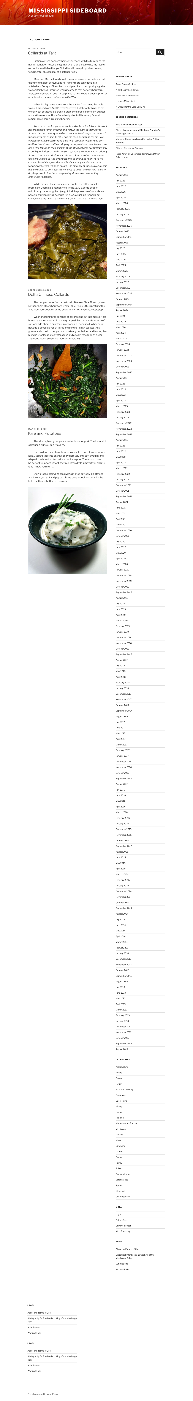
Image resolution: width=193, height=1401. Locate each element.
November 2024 (124, 293)
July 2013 (120, 987)
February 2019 (123, 626)
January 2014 (122, 953)
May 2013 (120, 998)
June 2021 (121, 507)
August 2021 (122, 502)
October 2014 (122, 902)
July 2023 (120, 383)
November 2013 (124, 964)
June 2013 (121, 992)
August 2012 (122, 1049)
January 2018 (122, 688)
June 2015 (121, 857)
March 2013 (122, 1009)
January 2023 (122, 417)
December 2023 (124, 355)
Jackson (120, 1117)
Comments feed (123, 1225)
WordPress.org (123, 1231)
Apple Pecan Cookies (126, 84)
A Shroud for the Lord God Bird (130, 106)
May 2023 (121, 395)
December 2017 (123, 694)
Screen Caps (122, 1179)
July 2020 (120, 541)
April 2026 (121, 197)
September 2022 (124, 434)
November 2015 (124, 835)
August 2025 (122, 242)
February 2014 (123, 947)
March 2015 (122, 874)
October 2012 (122, 1038)
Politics (119, 1168)
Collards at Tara (42, 53)
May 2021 (120, 513)
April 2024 (121, 333)
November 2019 (124, 581)
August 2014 (122, 913)
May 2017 (120, 733)
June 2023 (121, 389)
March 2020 (122, 564)
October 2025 (122, 231)
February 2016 (123, 818)
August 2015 (122, 851)
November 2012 (123, 1032)
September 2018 (124, 654)
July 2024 (120, 316)
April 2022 (121, 462)
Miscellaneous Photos (126, 1123)
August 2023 (122, 378)
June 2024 (121, 321)
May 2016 (120, 801)
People (119, 1157)
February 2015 (123, 880)
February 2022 (123, 474)
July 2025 (120, 248)
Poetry (119, 1162)
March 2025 (122, 271)
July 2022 (120, 445)
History (119, 1106)
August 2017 (122, 716)
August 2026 (122, 175)
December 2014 (123, 891)
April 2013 (121, 1004)
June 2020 (121, 547)
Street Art (120, 1191)
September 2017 (124, 710)
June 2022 (121, 451)
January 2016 (122, 823)
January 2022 (122, 479)
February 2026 (123, 208)
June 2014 (121, 925)
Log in (118, 1214)
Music (119, 1140)
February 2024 (123, 344)
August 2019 (122, 598)
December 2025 (124, 220)
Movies (119, 1134)
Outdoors (120, 1146)
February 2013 (123, 1015)
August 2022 (122, 440)
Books (119, 1078)
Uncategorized (123, 1196)
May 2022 (120, 457)
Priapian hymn (123, 1174)
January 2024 (122, 349)
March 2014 (122, 942)
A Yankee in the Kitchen (127, 90)
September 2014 (124, 908)
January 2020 (122, 569)
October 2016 (122, 773)
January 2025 (122, 282)
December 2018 (123, 637)
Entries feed (121, 1220)
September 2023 (124, 372)
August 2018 (122, 660)
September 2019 (124, 592)
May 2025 (121, 259)
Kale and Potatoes (44, 433)
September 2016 (124, 778)
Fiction (119, 1084)
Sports (119, 1185)
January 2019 (122, 632)
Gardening (121, 1095)
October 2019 (122, 586)
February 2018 (123, 682)
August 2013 (122, 981)
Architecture (122, 1067)
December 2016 (123, 761)
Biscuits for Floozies (133, 148)
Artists (119, 1072)
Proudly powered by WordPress (42, 1394)
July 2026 (120, 180)
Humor (119, 1112)
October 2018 (122, 648)
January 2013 (122, 1021)
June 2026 (121, 186)
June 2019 (121, 609)
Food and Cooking (124, 1089)
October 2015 (122, 840)
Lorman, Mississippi (125, 101)
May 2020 (121, 552)
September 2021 (124, 496)
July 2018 (120, 665)
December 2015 (123, 829)
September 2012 (124, 1043)
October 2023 (122, 366)
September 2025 (124, 237)
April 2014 (121, 936)
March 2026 (122, 203)
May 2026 (121, 192)
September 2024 (124, 304)
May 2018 (120, 671)
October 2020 (123, 536)
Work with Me (122, 1269)
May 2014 (120, 930)
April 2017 (120, 739)
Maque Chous (135, 124)
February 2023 (123, 412)
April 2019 (121, 615)
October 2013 (122, 970)
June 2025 (121, 254)
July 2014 (120, 919)
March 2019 (122, 620)
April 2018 (121, 677)
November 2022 (124, 428)
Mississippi (121, 1129)
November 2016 (124, 767)
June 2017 (121, 727)
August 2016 (122, 784)
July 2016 (120, 789)
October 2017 (122, 705)
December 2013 (123, 959)
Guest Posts (121, 1100)
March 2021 (121, 524)
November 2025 (124, 225)
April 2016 (121, 806)
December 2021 (123, 485)
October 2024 (122, 299)
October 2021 (122, 490)
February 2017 (123, 750)
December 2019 (123, 575)
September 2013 (124, 976)
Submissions (122, 1263)
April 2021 (120, 519)
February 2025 (123, 276)
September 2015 (124, 846)
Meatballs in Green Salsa (127, 95)
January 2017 (122, 756)
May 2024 (121, 327)
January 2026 (122, 214)
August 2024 (122, 310)
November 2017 (123, 699)
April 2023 (121, 400)
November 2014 (124, 897)
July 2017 (120, 722)
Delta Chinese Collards (48, 294)
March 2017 (121, 744)
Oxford (119, 1151)
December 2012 (123, 1026)
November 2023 (124, 361)
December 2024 (124, 287)
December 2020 (124, 530)
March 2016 (122, 812)
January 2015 (122, 885)
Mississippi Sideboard (67, 10)
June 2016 (121, 795)
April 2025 (121, 265)
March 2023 (122, 406)
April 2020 (121, 558)
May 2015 (120, 863)
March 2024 (122, 338)
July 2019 (120, 603)
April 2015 (121, 868)
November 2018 (124, 643)
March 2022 (122, 468)
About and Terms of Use (127, 1249)
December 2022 (123, 423)
